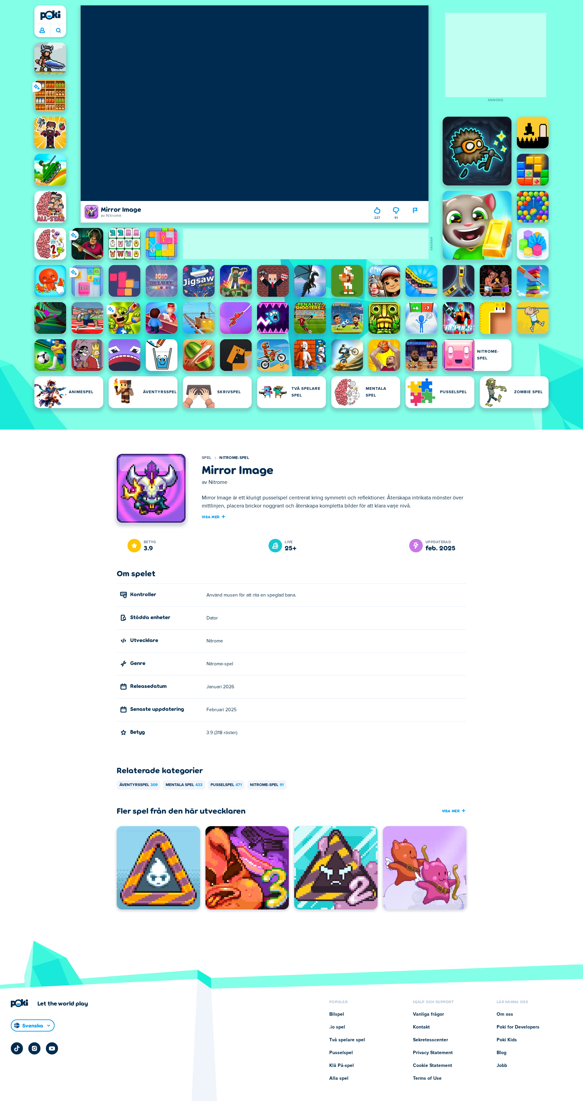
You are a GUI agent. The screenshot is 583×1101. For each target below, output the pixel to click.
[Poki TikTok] (17, 1048)
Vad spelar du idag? (58, 30)
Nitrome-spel (234, 458)
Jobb (502, 1065)
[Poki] (50, 15)
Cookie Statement (432, 1065)
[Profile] (42, 30)
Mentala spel (184, 785)
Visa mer (210, 516)
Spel (206, 458)
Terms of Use (427, 1078)
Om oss (505, 1014)
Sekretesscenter (430, 1040)
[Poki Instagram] (34, 1048)
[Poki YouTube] (52, 1048)
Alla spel (339, 1078)
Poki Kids (507, 1040)
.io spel (337, 1027)
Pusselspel (226, 785)
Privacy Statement (433, 1052)
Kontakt (421, 1027)
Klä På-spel (341, 1065)
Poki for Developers (518, 1027)
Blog (501, 1052)
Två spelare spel (347, 1040)
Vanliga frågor (428, 1014)
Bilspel (336, 1014)
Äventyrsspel (138, 785)
